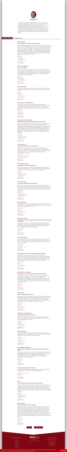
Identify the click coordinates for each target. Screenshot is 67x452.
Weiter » (40, 427)
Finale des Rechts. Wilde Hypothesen (25, 102)
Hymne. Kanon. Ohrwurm (23, 66)
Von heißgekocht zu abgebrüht (23, 347)
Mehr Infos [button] (32, 451)
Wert (23, 78)
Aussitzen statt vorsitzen (22, 218)
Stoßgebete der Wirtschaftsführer (24, 313)
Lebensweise (20, 58)
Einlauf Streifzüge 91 (21, 331)
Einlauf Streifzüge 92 (21, 202)
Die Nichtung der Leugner (23, 163)
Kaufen (18, 381)
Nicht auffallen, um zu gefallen (23, 272)
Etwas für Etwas (20, 292)
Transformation (21, 113)
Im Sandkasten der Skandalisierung (24, 120)
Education (16, 441)
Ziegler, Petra (19, 373)
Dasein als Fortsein (21, 41)
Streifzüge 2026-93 (22, 137)
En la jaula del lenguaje (22, 237)
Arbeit (19, 78)
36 (35, 427)
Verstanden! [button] (63, 450)
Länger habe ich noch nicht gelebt (52, 441)
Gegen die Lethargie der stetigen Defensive (26, 367)
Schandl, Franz (20, 77)
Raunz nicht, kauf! (21, 403)
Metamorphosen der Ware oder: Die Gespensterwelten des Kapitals (31, 253)
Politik (19, 94)
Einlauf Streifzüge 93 (21, 86)
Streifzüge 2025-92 (22, 59)
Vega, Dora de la (27, 155)
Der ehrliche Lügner (21, 181)
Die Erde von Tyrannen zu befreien (52, 439)
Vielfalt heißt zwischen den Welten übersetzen (52, 444)
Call (16, 440)
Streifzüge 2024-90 (22, 396)
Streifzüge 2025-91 (22, 265)
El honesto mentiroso (21, 144)
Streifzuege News (16, 445)
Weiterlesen (20, 62)
